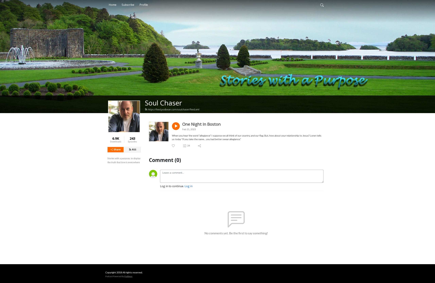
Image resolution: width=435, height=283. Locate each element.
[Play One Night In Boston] (176, 126)
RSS (134, 149)
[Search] (322, 4)
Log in (189, 186)
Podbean (128, 276)
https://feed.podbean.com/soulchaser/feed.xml (173, 109)
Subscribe (128, 5)
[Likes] (174, 146)
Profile (144, 5)
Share (117, 149)
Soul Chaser (163, 103)
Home (112, 5)
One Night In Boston (201, 124)
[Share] (200, 146)
